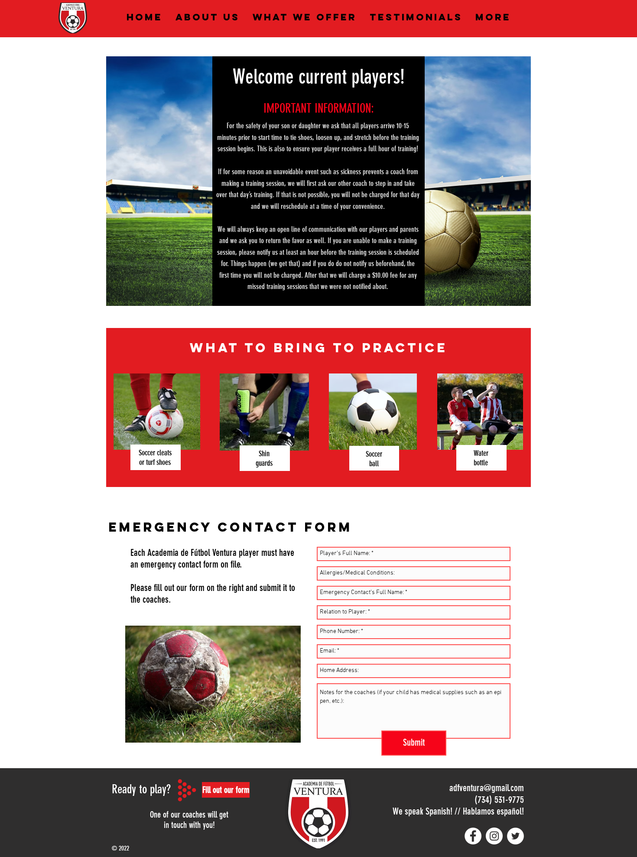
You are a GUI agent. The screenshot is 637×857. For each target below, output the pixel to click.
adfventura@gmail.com (486, 788)
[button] (226, 790)
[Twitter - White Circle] (515, 836)
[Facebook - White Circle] (473, 836)
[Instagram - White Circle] (494, 836)
